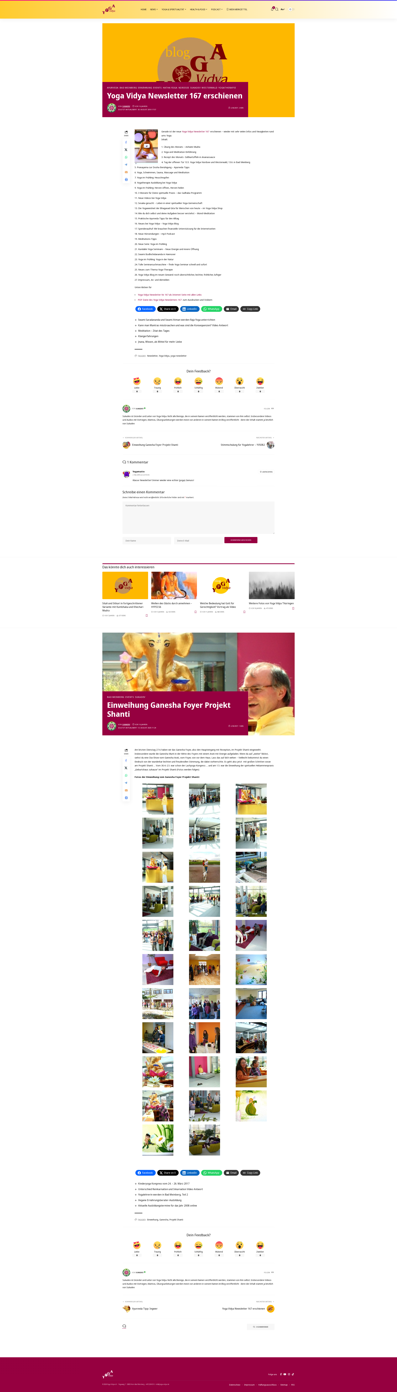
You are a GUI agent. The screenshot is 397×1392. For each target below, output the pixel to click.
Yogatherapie (227, 88)
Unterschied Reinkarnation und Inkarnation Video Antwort (170, 1189)
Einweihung (152, 1219)
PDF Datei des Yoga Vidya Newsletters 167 (160, 299)
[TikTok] (293, 1374)
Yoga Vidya (164, 355)
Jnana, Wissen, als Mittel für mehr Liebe (160, 341)
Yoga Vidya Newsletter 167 (195, 131)
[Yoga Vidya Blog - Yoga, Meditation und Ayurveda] (108, 9)
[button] (276, 9)
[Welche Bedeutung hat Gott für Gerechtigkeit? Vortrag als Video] (223, 585)
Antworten (267, 472)
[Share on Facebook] (126, 142)
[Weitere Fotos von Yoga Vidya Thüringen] (272, 585)
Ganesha (163, 1219)
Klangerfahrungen (148, 336)
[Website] (272, 409)
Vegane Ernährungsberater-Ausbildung (159, 1200)
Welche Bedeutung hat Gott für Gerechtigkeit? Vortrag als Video (218, 605)
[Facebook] (280, 1374)
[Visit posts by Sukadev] (111, 108)
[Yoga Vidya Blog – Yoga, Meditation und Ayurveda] (107, 1374)
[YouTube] (285, 1374)
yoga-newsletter (179, 355)
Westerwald (209, 88)
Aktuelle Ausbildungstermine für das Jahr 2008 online (167, 1205)
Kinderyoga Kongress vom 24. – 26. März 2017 (164, 1183)
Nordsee (183, 88)
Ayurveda (112, 88)
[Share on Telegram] (126, 164)
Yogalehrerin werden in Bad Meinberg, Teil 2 (163, 1194)
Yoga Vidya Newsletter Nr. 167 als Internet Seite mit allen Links (170, 294)
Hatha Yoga (170, 88)
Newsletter (152, 355)
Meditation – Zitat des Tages (154, 330)
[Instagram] (289, 1374)
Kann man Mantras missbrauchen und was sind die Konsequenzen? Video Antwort (183, 325)
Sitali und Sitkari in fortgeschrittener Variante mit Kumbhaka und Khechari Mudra (122, 607)
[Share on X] (126, 149)
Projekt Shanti (176, 1219)
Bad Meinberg (128, 88)
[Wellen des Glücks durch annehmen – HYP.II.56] (174, 585)
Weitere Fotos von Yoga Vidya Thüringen (271, 603)
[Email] (126, 172)
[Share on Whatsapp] (126, 157)
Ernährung (145, 88)
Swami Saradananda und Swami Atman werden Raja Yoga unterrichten (176, 319)
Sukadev (195, 88)
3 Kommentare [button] (262, 1327)
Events (157, 88)
